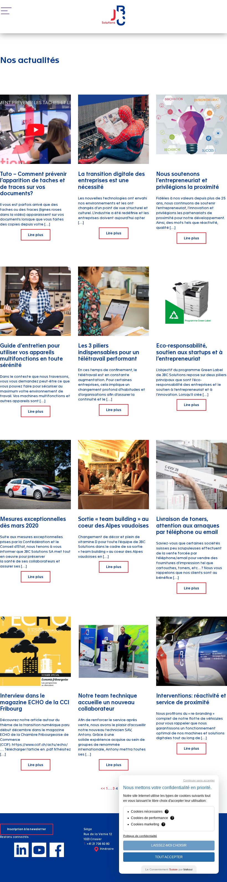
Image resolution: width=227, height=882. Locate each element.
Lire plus (35, 235)
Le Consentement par (168, 869)
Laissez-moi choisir (169, 845)
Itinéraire (107, 849)
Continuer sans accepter (199, 780)
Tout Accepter (169, 857)
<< (103, 788)
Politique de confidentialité (140, 835)
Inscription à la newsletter (26, 829)
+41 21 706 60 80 (98, 844)
